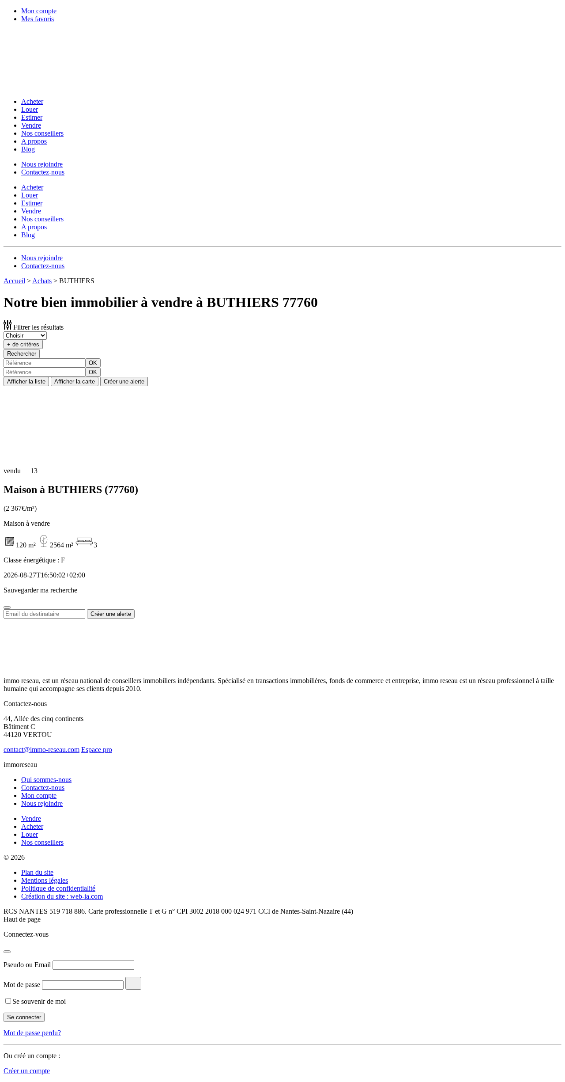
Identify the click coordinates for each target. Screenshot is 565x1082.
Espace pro (96, 749)
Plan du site (37, 872)
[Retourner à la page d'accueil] (61, 86)
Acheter (32, 101)
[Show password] (133, 983)
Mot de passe (22, 984)
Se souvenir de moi (39, 1001)
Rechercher (21, 353)
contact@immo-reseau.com (41, 749)
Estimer (31, 117)
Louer (29, 109)
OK (93, 363)
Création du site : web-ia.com (62, 896)
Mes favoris (37, 19)
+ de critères (23, 344)
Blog (28, 149)
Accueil (14, 281)
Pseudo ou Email (27, 964)
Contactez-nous (42, 172)
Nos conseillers (42, 133)
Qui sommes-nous (46, 779)
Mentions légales (44, 880)
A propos (34, 141)
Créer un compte (27, 1070)
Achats (42, 281)
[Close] (7, 607)
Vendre (31, 125)
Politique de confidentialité (58, 888)
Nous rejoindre (42, 164)
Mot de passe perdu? (32, 1032)
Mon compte (38, 11)
